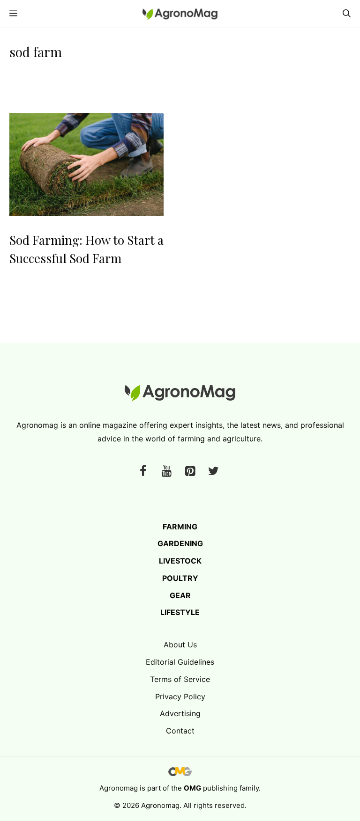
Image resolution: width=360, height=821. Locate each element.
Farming (180, 526)
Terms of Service (180, 679)
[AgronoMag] (180, 14)
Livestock (180, 560)
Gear (180, 595)
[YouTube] (166, 471)
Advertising (180, 713)
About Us (180, 644)
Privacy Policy (180, 696)
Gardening (180, 543)
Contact (180, 730)
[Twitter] (213, 471)
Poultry (180, 578)
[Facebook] (143, 471)
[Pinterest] (190, 471)
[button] (346, 14)
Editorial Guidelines (180, 662)
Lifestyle (180, 612)
